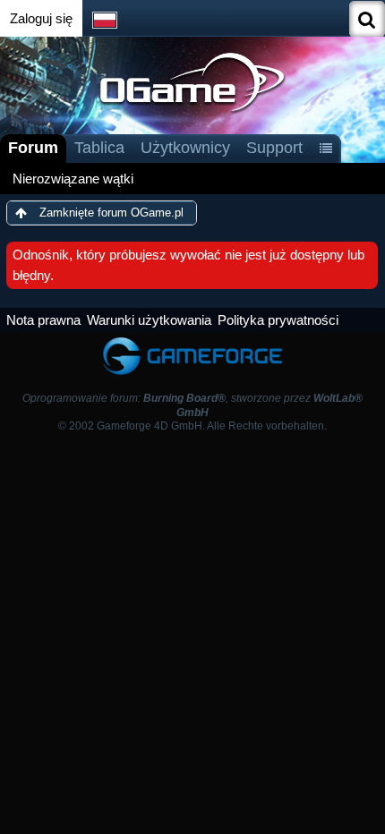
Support (274, 148)
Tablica (99, 148)
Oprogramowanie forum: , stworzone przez (192, 405)
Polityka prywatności (278, 320)
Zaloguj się (41, 18)
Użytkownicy (185, 148)
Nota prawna (43, 320)
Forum (33, 148)
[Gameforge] (192, 340)
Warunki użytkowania (149, 320)
